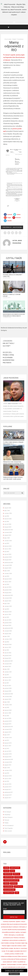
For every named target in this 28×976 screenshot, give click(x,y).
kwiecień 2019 (8, 743)
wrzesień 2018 (8, 762)
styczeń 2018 (7, 784)
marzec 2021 (7, 680)
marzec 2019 (7, 745)
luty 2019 (6, 748)
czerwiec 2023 (8, 606)
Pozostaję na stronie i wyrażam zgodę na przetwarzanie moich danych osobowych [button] (14, 970)
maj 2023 (6, 609)
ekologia (6, 870)
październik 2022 (8, 628)
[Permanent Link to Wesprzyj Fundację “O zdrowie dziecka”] (14, 292)
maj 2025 (6, 543)
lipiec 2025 (7, 538)
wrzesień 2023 (8, 598)
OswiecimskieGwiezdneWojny (11, 880)
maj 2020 (6, 707)
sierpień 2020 (7, 699)
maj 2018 (6, 773)
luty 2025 (6, 551)
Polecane (8, 39)
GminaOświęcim (8, 874)
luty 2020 (6, 715)
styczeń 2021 (7, 685)
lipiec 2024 (7, 570)
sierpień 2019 (7, 732)
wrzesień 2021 (8, 663)
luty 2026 (6, 521)
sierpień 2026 (7, 508)
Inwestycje (16, 874)
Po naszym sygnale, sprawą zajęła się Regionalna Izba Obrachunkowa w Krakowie (14, 57)
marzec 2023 (7, 614)
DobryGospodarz (15, 867)
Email (5, 909)
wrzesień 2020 (8, 696)
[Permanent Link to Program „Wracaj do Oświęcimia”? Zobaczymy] (14, 272)
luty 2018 (6, 781)
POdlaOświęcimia (8, 886)
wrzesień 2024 (8, 565)
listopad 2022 (7, 625)
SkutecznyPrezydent (9, 889)
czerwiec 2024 (8, 573)
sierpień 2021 (7, 666)
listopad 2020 (7, 691)
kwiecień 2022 (8, 644)
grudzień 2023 (8, 590)
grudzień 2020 (8, 688)
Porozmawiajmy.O (9, 825)
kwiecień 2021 (8, 677)
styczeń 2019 (7, 751)
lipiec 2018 (7, 767)
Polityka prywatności (14, 973)
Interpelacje (7, 814)
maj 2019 (6, 740)
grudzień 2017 (8, 786)
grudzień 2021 (8, 655)
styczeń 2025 (7, 554)
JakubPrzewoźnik (8, 877)
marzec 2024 (7, 581)
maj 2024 (6, 576)
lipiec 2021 (7, 669)
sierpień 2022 (7, 633)
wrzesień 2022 (8, 631)
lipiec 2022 (7, 636)
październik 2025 (8, 529)
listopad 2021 (7, 658)
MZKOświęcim (18, 877)
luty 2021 (6, 683)
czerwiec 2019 (8, 737)
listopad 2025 (7, 527)
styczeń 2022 (7, 652)
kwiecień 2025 (8, 546)
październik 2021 (8, 661)
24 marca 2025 (6, 277)
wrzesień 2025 (8, 532)
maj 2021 (6, 674)
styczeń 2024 (7, 587)
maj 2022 (6, 642)
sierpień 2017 (7, 797)
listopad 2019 (7, 724)
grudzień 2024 (8, 557)
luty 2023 (6, 617)
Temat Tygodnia (17, 39)
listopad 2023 (7, 592)
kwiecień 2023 (8, 611)
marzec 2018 (7, 778)
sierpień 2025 (7, 535)
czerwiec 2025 (8, 540)
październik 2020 (8, 694)
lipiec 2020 (7, 702)
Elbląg (12, 870)
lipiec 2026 (7, 510)
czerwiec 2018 (8, 770)
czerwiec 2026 (8, 513)
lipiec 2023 (7, 603)
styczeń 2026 (7, 524)
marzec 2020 (7, 713)
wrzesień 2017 (8, 795)
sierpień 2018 (7, 765)
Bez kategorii (7, 812)
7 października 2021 (7, 227)
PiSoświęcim (14, 883)
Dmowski (6, 867)
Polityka (6, 823)
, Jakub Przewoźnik (17, 227)
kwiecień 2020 (8, 710)
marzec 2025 (7, 549)
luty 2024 (6, 584)
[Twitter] (8, 27)
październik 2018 (8, 759)
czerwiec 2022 (8, 639)
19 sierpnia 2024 (7, 317)
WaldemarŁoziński (8, 892)
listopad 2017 (7, 789)
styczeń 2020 (7, 718)
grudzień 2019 (8, 721)
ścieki (16, 892)
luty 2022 (6, 650)
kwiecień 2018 (8, 776)
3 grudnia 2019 (6, 297)
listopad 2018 (7, 756)
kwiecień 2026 (8, 518)
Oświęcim (6, 883)
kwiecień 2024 (8, 579)
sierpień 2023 (7, 601)
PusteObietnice (18, 886)
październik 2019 (8, 726)
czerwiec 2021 (8, 672)
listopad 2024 (7, 559)
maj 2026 (6, 516)
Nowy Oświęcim (8, 817)
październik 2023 (8, 595)
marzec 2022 (7, 647)
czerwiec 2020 (8, 704)
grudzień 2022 (8, 622)
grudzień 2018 (8, 754)
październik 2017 (8, 792)
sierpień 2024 (7, 568)
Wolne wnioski (8, 831)
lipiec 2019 (7, 735)
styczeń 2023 (7, 620)
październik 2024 (8, 562)
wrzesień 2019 (8, 729)
